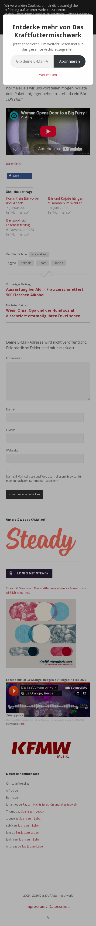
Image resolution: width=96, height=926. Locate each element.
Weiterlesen (48, 74)
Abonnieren (69, 61)
